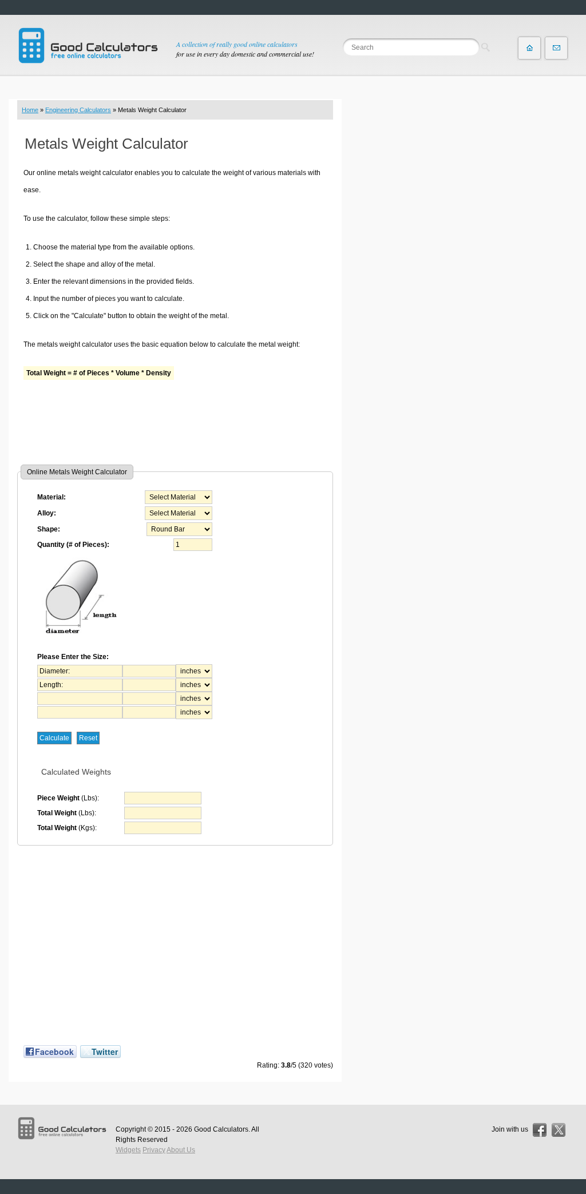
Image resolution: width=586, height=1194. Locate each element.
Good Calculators (221, 1129)
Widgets (128, 1150)
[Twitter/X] (558, 1130)
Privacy (153, 1150)
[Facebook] (540, 1130)
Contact (556, 48)
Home (30, 109)
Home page (529, 48)
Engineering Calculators (78, 109)
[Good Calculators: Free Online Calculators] (88, 45)
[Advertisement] (175, 421)
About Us (181, 1150)
